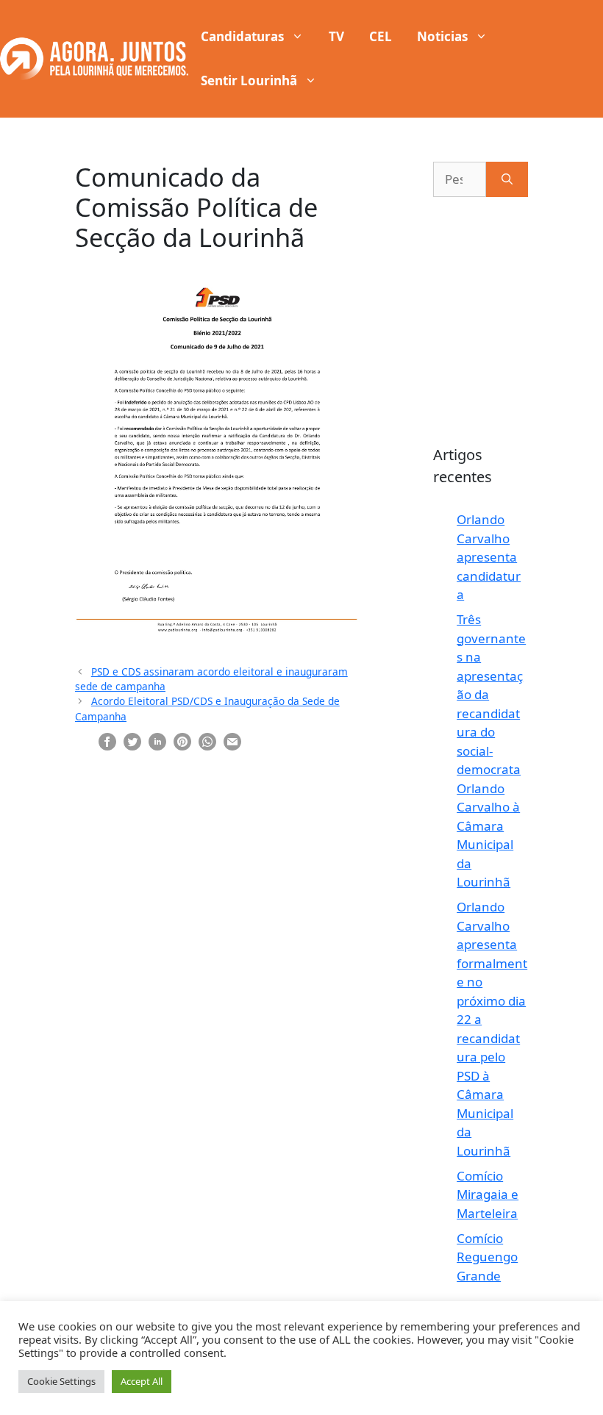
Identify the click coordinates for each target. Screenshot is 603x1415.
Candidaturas (242, 36)
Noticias (442, 36)
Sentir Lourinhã (249, 80)
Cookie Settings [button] (61, 1381)
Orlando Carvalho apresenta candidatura (489, 557)
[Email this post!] (232, 740)
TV (336, 36)
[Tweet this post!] (132, 740)
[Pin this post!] (182, 740)
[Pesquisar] (507, 179)
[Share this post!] (107, 740)
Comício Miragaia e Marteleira (487, 1194)
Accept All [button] (142, 1381)
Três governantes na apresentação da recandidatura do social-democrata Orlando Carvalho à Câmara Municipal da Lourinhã (491, 750)
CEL (380, 36)
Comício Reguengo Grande (487, 1257)
